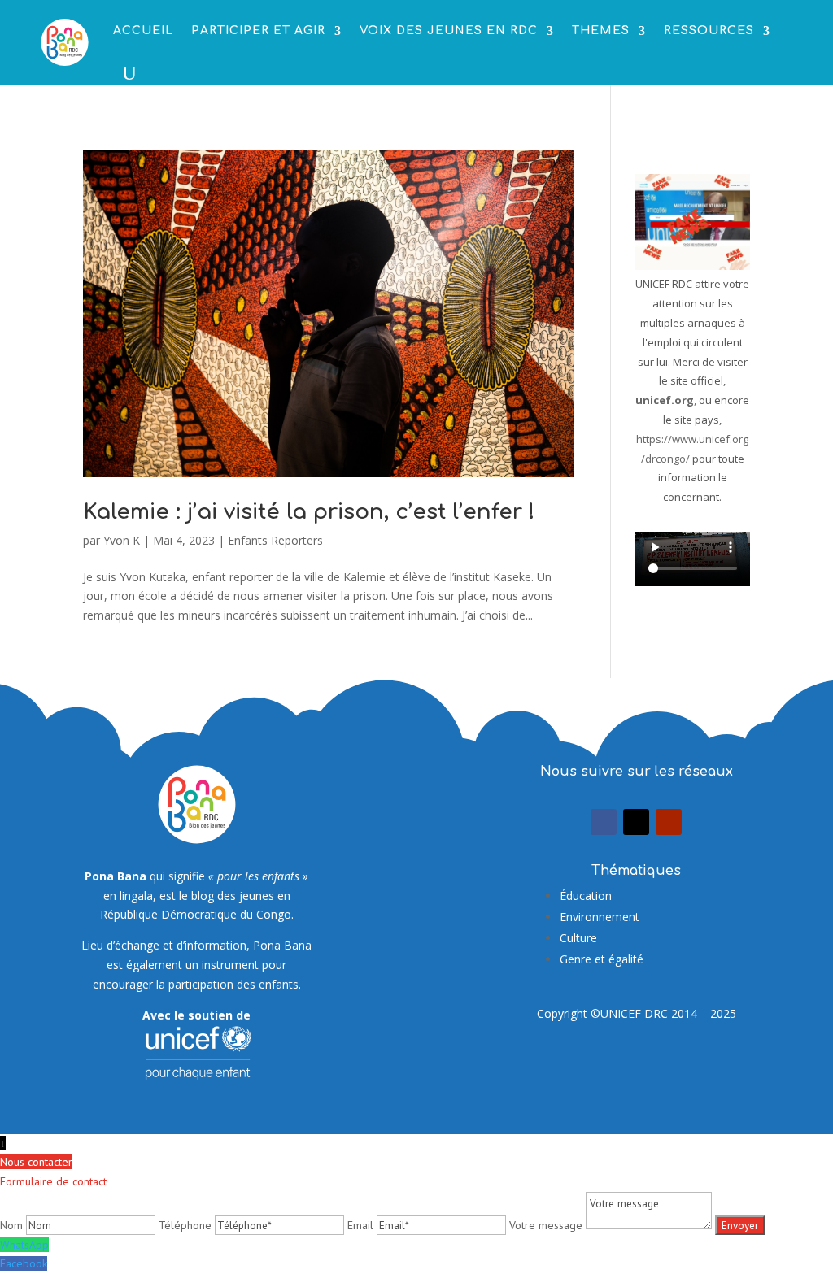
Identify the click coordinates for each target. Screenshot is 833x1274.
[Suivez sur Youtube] (669, 822)
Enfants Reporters (275, 540)
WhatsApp (24, 1244)
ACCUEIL (143, 30)
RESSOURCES (709, 30)
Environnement (599, 916)
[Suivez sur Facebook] (604, 822)
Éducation (586, 895)
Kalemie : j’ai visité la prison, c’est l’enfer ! (309, 512)
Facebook (23, 1263)
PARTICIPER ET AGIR (258, 30)
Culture (578, 938)
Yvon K (121, 540)
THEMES (601, 30)
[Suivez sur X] (636, 822)
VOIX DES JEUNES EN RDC (449, 30)
